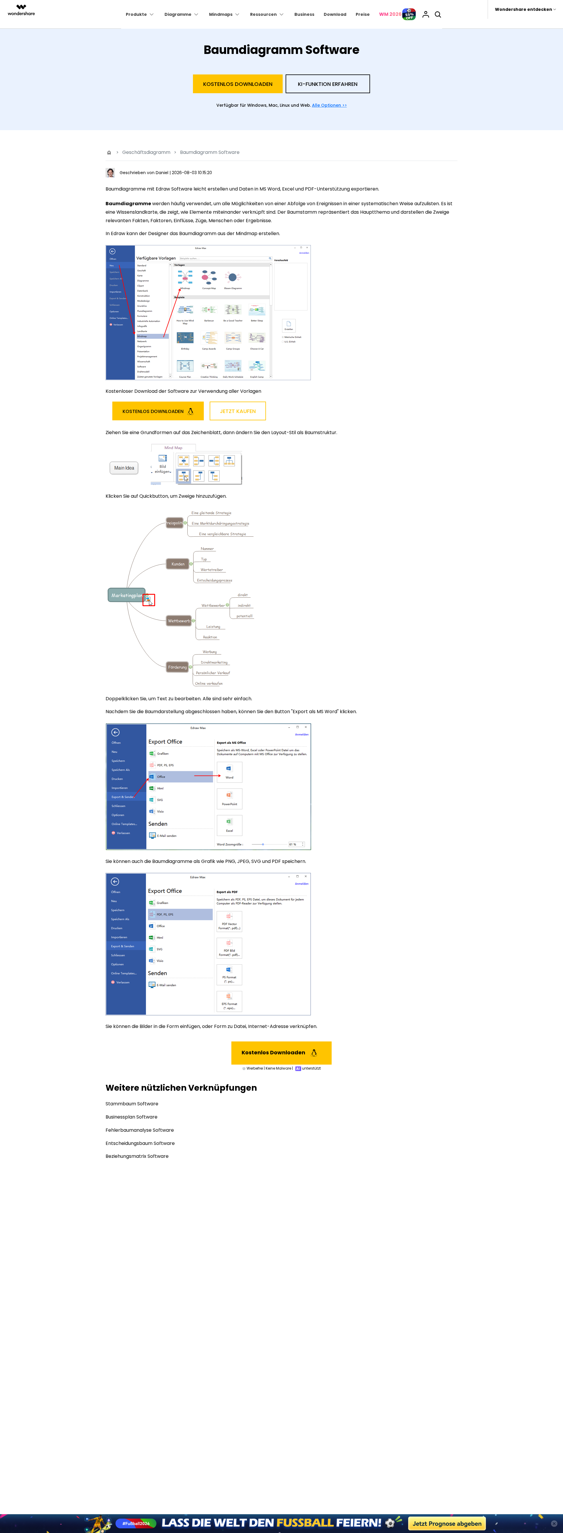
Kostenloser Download (281, 823)
